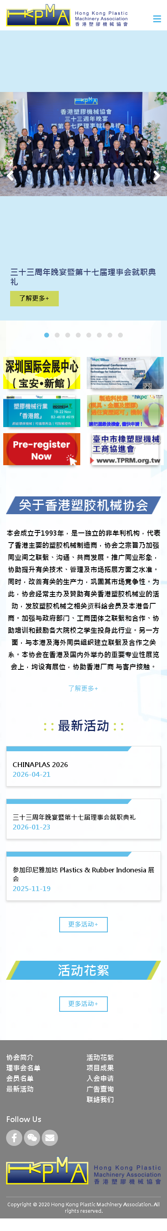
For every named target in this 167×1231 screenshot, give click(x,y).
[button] (46, 335)
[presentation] (10, 175)
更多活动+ (83, 924)
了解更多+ (34, 298)
